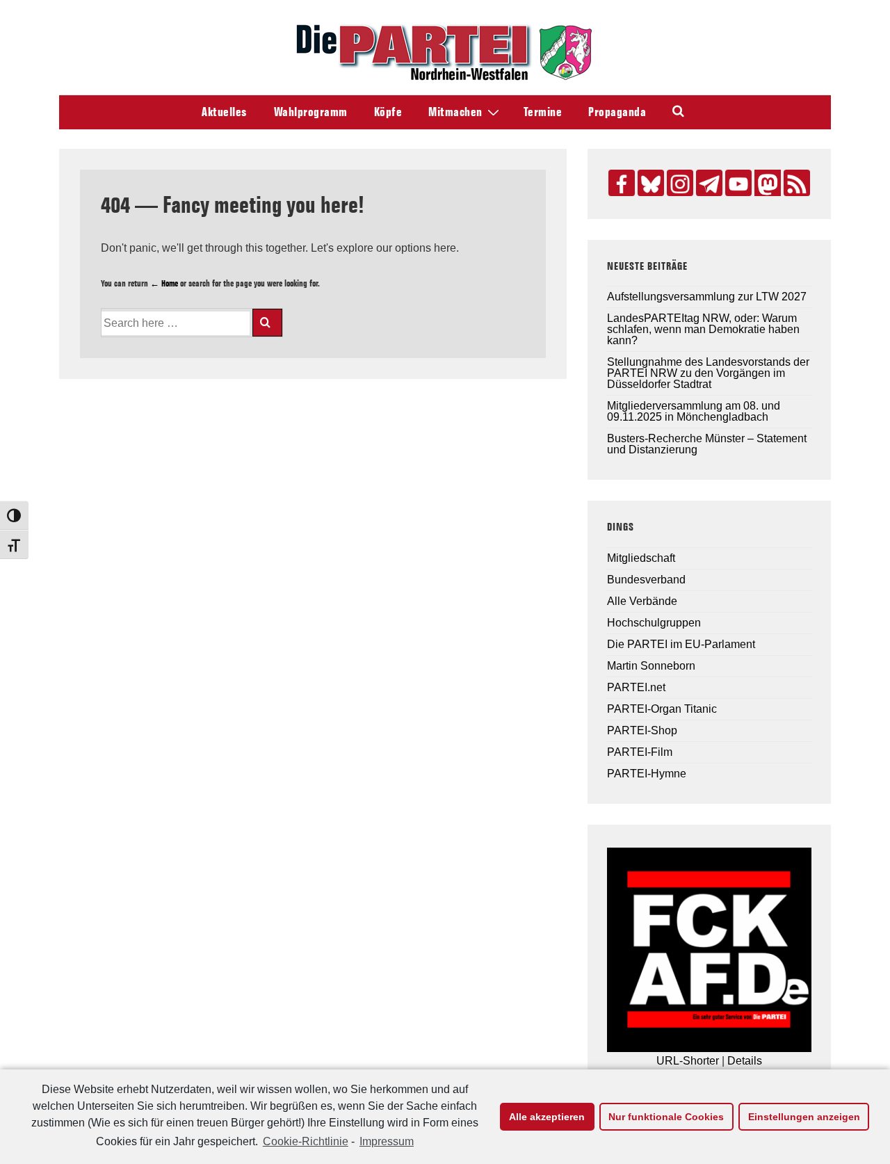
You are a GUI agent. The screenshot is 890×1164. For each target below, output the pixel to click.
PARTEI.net (636, 687)
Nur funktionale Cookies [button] (666, 1116)
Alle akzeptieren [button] (547, 1116)
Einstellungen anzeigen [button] (804, 1116)
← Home (164, 283)
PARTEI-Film (639, 752)
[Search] (267, 323)
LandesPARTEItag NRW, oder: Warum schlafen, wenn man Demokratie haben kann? (703, 329)
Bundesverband (646, 579)
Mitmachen (455, 112)
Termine (543, 112)
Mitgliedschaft (641, 558)
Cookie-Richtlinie (305, 1141)
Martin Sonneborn (651, 666)
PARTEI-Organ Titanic (662, 709)
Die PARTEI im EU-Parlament (681, 644)
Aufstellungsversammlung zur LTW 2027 (707, 296)
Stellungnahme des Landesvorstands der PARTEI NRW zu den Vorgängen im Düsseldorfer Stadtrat (708, 373)
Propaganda (617, 112)
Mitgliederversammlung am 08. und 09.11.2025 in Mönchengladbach (693, 411)
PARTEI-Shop (642, 730)
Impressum (386, 1141)
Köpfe (388, 112)
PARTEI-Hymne (646, 773)
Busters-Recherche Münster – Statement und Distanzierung (707, 444)
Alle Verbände (642, 601)
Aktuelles (225, 112)
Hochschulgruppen (654, 623)
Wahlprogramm (311, 112)
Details (744, 1061)
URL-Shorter (687, 1061)
